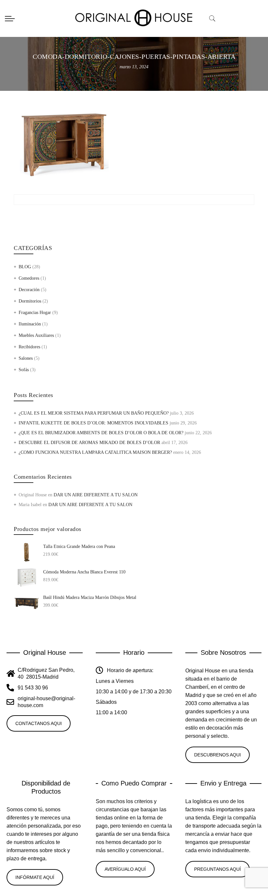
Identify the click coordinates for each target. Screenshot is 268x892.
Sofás (24, 369)
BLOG (25, 266)
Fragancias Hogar (35, 312)
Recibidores (29, 346)
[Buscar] (212, 18)
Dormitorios (30, 301)
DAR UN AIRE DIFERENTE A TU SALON (96, 494)
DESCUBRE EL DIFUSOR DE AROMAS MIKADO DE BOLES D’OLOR (89, 442)
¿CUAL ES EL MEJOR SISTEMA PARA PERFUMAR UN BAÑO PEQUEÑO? (94, 413)
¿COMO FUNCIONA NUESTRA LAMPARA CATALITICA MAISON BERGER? (95, 452)
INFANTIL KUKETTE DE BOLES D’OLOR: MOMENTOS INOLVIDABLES (93, 423)
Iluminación (30, 324)
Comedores (29, 278)
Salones (26, 358)
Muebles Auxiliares (36, 335)
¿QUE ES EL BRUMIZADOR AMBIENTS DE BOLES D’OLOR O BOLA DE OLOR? (101, 432)
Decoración (29, 289)
